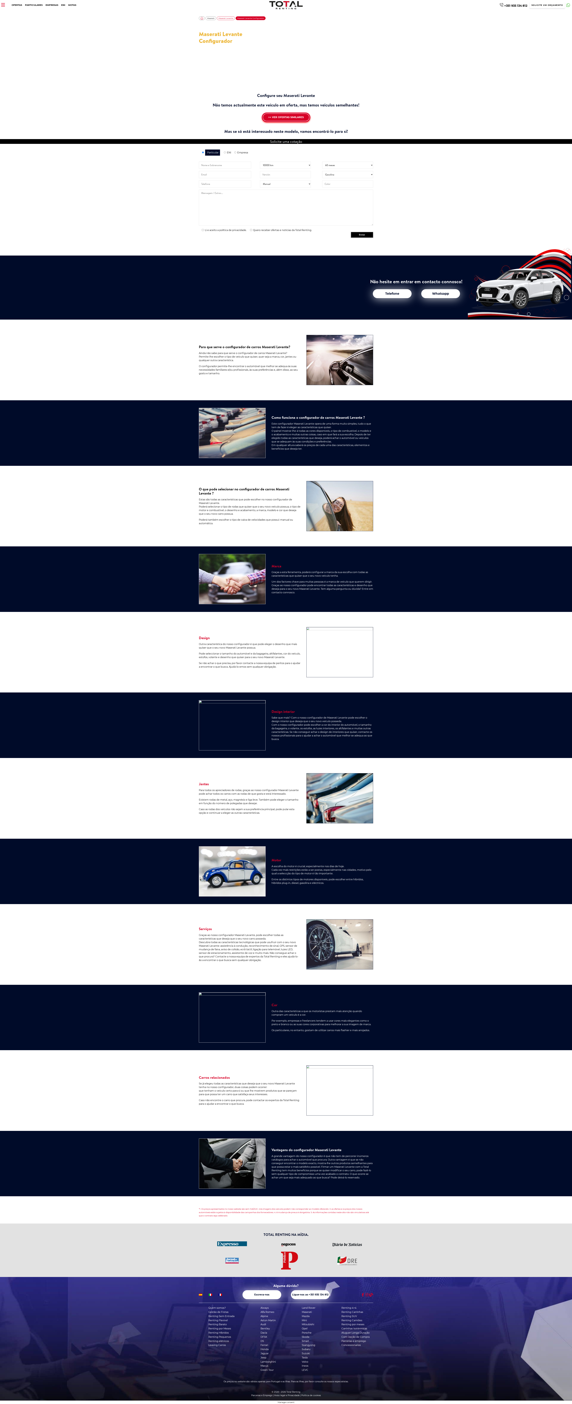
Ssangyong (308, 1345)
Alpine (264, 1316)
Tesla (305, 1357)
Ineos (305, 1365)
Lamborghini (268, 1361)
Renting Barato (217, 1324)
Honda (265, 1349)
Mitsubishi (308, 1324)
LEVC (305, 1370)
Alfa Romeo (267, 1312)
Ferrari (264, 1345)
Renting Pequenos (219, 1336)
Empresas (52, 5)
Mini (304, 1320)
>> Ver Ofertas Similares (286, 117)
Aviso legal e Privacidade (287, 1395)
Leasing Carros (217, 1345)
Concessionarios (351, 1345)
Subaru (306, 1349)
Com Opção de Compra (355, 1336)
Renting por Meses (219, 1328)
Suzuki (306, 1353)
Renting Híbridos (218, 1332)
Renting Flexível (218, 1320)
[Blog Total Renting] (371, 1295)
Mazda (306, 1316)
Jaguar (265, 1353)
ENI (63, 5)
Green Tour (267, 1370)
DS (262, 1341)
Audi (263, 1324)
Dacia (264, 1332)
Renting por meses (352, 1324)
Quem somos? (217, 1307)
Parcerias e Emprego (261, 1395)
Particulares (34, 5)
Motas (72, 5)
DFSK (264, 1336)
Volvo (305, 1361)
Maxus (264, 1365)
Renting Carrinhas (352, 1312)
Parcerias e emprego (353, 1341)
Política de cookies (311, 1395)
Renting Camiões (351, 1320)
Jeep (263, 1357)
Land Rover (308, 1307)
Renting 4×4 (348, 1307)
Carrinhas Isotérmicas (354, 1328)
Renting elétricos (218, 1341)
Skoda (305, 1336)
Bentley (265, 1328)
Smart (305, 1341)
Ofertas (17, 5)
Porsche (306, 1332)
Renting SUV (349, 1316)
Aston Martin (268, 1320)
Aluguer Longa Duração (355, 1332)
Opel (304, 1328)
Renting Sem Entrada (221, 1316)
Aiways (265, 1307)
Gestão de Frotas (218, 1312)
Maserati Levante (226, 18)
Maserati (210, 18)
